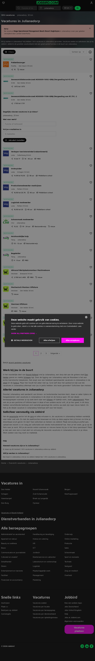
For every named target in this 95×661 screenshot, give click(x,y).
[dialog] (47, 330)
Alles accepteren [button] (72, 340)
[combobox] (86, 317)
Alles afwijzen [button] (49, 340)
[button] (47, 333)
